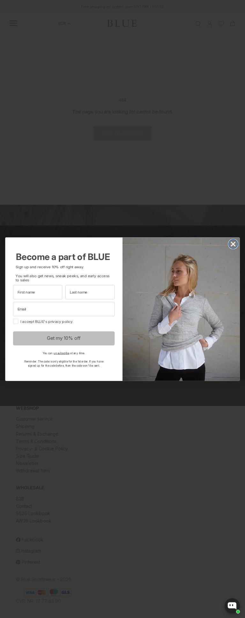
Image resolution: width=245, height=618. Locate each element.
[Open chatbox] (232, 606)
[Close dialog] (233, 243)
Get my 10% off (63, 338)
